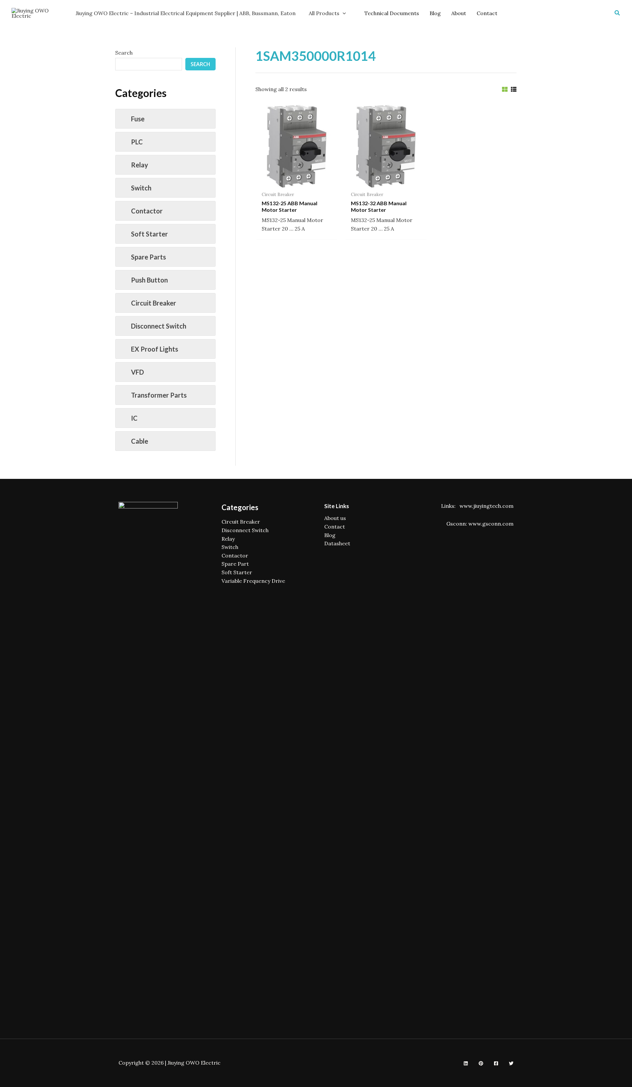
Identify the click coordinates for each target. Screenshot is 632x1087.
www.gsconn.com (491, 523)
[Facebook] (496, 1063)
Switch (230, 547)
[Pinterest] (481, 1063)
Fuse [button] (138, 119)
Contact (334, 526)
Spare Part (235, 563)
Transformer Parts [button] (159, 395)
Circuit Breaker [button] (153, 303)
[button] (617, 13)
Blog (329, 535)
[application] (342, 13)
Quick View (296, 181)
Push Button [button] (149, 280)
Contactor (235, 555)
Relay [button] (139, 165)
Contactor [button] (147, 211)
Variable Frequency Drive (253, 581)
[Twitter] (511, 1063)
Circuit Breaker (241, 521)
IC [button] (134, 418)
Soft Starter (237, 572)
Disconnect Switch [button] (158, 326)
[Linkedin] (465, 1063)
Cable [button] (139, 441)
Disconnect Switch (245, 530)
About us (335, 518)
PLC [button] (137, 142)
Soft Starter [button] (149, 234)
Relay (228, 538)
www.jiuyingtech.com (487, 506)
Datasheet (337, 543)
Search (124, 52)
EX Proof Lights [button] (154, 349)
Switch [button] (141, 188)
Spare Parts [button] (148, 257)
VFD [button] (137, 372)
